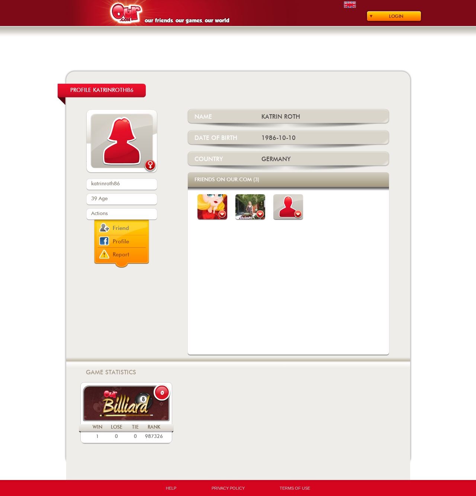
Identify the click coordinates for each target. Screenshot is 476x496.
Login (396, 16)
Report (121, 254)
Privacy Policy (228, 488)
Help (171, 488)
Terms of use (295, 488)
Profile (121, 241)
